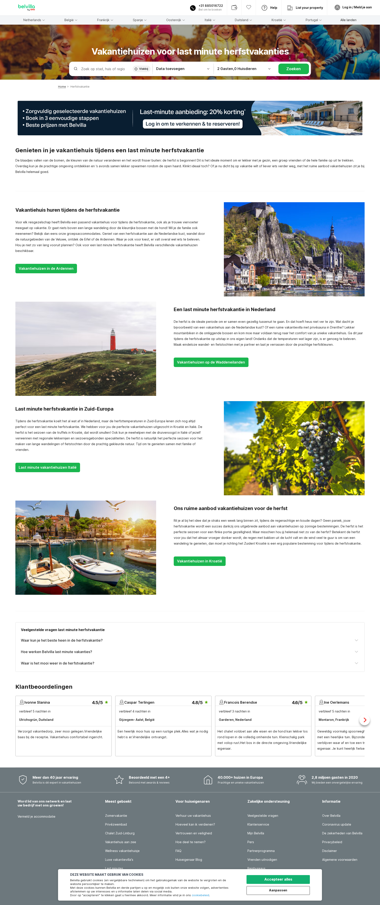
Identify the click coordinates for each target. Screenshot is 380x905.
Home (62, 86)
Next (364, 720)
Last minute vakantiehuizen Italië (48, 467)
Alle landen (348, 20)
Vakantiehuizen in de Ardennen (46, 268)
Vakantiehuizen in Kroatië (199, 561)
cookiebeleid (200, 895)
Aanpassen (278, 890)
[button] (190, 118)
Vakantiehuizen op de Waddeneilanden (211, 362)
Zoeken (293, 68)
